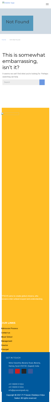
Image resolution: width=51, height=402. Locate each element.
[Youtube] (17, 371)
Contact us (5, 333)
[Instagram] (24, 371)
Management (6, 341)
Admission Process (9, 328)
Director (4, 345)
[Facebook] (11, 371)
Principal (5, 349)
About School (6, 337)
